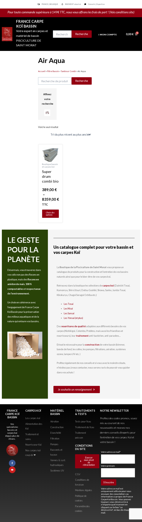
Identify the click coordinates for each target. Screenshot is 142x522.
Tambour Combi (68, 71)
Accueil (41, 71)
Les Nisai (68, 308)
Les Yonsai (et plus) (73, 317)
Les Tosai (68, 303)
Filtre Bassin (53, 71)
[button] (47, 112)
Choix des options (50, 213)
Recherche (81, 34)
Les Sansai (69, 313)
